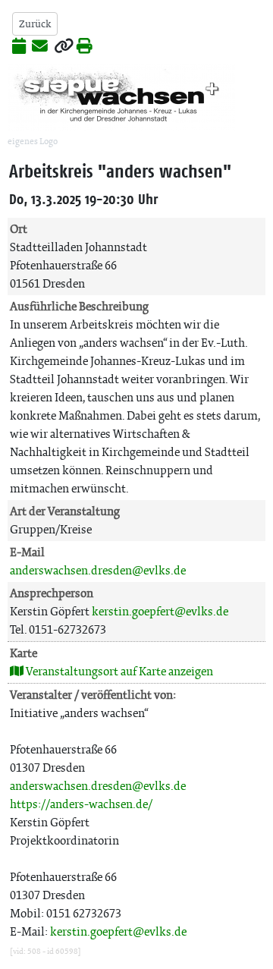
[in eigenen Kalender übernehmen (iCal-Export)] (19, 47)
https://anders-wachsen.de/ (81, 804)
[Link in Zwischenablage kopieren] (64, 47)
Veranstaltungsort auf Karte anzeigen (118, 671)
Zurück (35, 24)
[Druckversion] (85, 47)
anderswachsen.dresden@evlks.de (98, 570)
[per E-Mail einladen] (40, 47)
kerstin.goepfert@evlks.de (160, 611)
